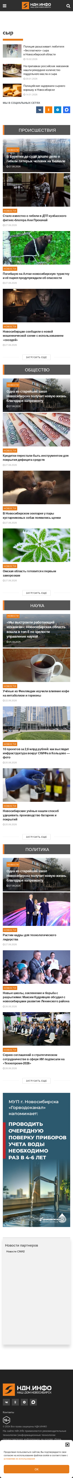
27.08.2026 (14, 166)
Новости (13, 149)
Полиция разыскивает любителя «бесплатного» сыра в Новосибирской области (43, 50)
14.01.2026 (31, 94)
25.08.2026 (14, 641)
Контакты (8, 1412)
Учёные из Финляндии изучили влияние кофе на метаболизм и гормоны (36, 693)
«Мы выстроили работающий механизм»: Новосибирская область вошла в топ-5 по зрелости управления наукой (36, 629)
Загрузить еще (36, 357)
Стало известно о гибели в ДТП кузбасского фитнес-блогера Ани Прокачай (34, 218)
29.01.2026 (31, 78)
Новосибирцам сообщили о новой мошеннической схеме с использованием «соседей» (33, 335)
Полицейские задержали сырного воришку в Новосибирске (44, 87)
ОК (37, 1469)
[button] (67, 1445)
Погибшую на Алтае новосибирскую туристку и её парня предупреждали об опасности (36, 275)
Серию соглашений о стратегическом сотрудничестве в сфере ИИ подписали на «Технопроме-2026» (34, 1059)
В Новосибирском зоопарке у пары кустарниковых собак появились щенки (32, 515)
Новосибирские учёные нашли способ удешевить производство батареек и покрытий (31, 815)
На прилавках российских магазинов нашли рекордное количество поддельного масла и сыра (46, 70)
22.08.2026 (11, 700)
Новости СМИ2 (15, 1251)
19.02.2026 (31, 59)
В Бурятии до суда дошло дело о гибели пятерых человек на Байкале (36, 158)
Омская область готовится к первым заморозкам (29, 573)
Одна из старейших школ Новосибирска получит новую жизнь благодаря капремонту (36, 396)
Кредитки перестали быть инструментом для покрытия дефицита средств (35, 457)
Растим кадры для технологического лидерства (29, 937)
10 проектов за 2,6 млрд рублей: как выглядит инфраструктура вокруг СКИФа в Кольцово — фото (36, 753)
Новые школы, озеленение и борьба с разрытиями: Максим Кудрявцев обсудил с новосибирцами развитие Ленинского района (36, 997)
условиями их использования (19, 1458)
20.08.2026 (11, 762)
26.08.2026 (11, 1006)
